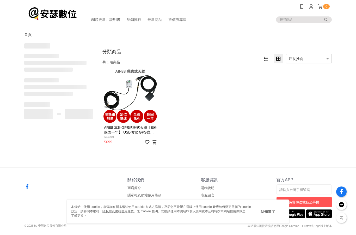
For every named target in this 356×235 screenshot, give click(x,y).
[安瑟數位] (53, 13)
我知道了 (268, 211)
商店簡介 (134, 188)
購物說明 (207, 188)
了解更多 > (78, 216)
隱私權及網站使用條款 (144, 195)
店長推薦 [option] (296, 59)
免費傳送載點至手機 (304, 202)
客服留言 (207, 195)
